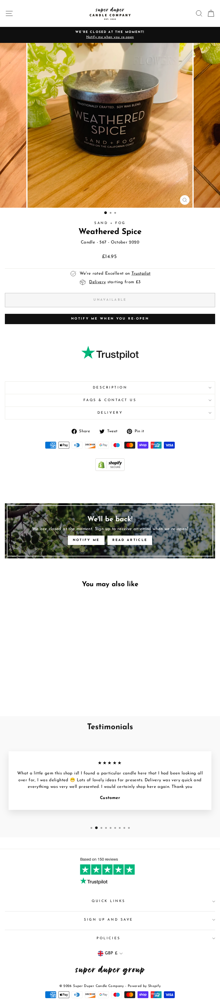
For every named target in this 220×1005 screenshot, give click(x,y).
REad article (130, 540)
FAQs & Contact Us (109, 400)
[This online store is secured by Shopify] (110, 470)
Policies (108, 938)
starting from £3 (115, 282)
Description (110, 387)
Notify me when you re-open (110, 318)
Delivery (110, 413)
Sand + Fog (109, 223)
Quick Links (108, 901)
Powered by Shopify (144, 986)
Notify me (86, 540)
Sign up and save (108, 919)
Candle (88, 242)
